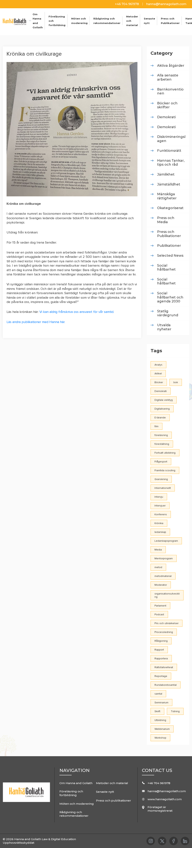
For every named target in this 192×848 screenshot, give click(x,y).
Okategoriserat (170, 208)
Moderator (160, 584)
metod (158, 567)
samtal (158, 693)
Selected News (170, 256)
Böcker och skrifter (167, 105)
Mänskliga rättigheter (167, 196)
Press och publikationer (113, 800)
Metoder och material (112, 783)
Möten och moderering (76, 803)
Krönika (158, 523)
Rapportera (161, 658)
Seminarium (161, 702)
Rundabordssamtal (165, 684)
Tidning (175, 711)
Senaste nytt (105, 791)
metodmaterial (163, 576)
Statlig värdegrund (167, 313)
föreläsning (161, 435)
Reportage (160, 676)
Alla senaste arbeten (167, 77)
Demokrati (166, 117)
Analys (158, 364)
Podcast (159, 614)
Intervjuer (160, 505)
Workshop (160, 737)
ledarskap (160, 532)
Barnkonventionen (170, 91)
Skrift (157, 711)
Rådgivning (161, 640)
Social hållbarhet (166, 268)
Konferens (160, 514)
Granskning (161, 479)
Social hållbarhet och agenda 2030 (170, 297)
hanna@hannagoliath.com (166, 4)
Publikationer (169, 246)
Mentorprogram (163, 558)
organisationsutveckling (167, 595)
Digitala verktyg (163, 400)
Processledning (163, 632)
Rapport (159, 649)
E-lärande (160, 417)
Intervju (158, 496)
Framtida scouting (164, 470)
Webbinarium (162, 729)
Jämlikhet (166, 174)
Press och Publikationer (169, 234)
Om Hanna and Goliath (75, 783)
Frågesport (160, 461)
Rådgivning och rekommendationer (73, 814)
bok (175, 382)
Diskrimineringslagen (171, 139)
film (156, 426)
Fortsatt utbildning (165, 452)
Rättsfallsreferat (163, 667)
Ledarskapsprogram (166, 540)
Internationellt (162, 488)
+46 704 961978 (127, 4)
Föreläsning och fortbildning (71, 793)
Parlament (160, 605)
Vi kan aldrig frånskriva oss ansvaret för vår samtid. (76, 312)
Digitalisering (162, 408)
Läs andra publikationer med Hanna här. (36, 322)
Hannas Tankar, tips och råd (170, 163)
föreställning (161, 444)
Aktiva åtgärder (170, 66)
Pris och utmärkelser (166, 623)
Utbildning (160, 720)
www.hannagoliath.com (165, 799)
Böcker (158, 382)
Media (158, 549)
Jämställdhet (168, 184)
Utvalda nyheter (164, 327)
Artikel (158, 373)
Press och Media (165, 220)
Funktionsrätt (169, 151)
